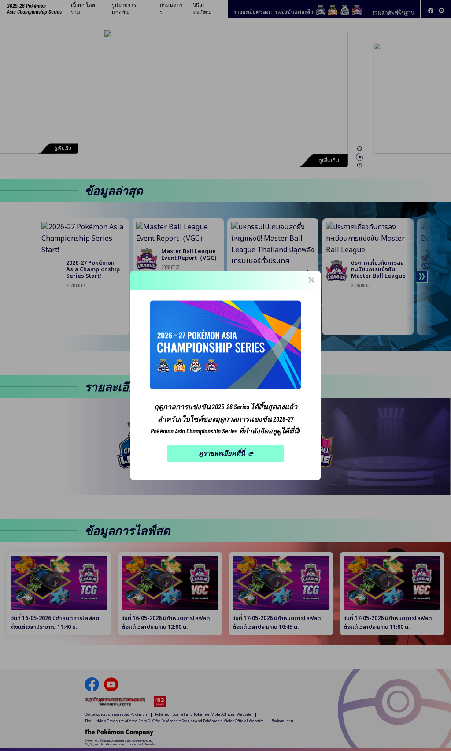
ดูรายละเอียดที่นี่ (222, 453)
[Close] (311, 280)
